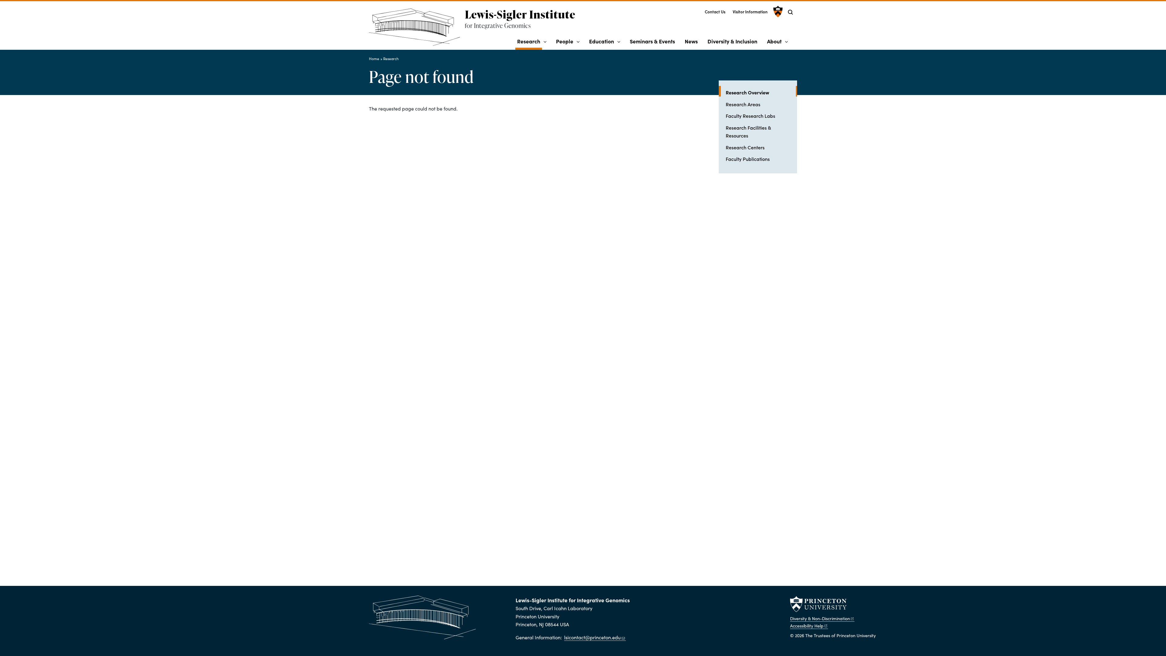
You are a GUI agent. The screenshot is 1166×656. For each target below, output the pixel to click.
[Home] (417, 29)
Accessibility (806, 626)
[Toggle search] (790, 12)
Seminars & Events (652, 41)
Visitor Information (750, 12)
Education (601, 41)
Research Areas (743, 104)
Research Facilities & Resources (748, 131)
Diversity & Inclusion (732, 41)
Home (374, 58)
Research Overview (761, 92)
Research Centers (745, 147)
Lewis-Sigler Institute (520, 14)
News (691, 41)
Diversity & (820, 618)
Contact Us (715, 12)
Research (529, 41)
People (564, 41)
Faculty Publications (748, 158)
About (774, 41)
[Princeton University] (777, 11)
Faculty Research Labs (750, 115)
